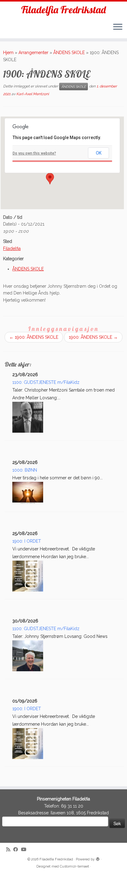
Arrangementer (33, 52)
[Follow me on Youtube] (25, 849)
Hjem (8, 52)
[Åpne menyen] (117, 27)
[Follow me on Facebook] (17, 849)
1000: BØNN (24, 470)
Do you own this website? (34, 153)
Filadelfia (12, 248)
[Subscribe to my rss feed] (9, 849)
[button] (50, 179)
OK (98, 153)
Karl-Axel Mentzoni (32, 94)
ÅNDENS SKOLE (69, 52)
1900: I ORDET (26, 541)
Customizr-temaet (74, 866)
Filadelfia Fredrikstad (63, 9)
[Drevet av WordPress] (98, 858)
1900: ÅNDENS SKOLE (33, 337)
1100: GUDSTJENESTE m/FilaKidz (46, 382)
